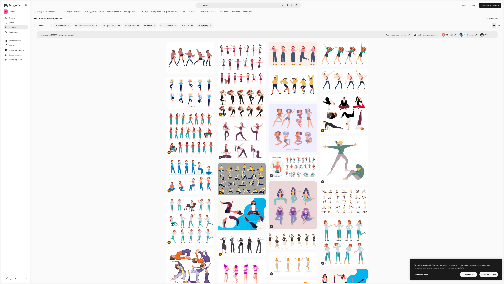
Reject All (469, 274)
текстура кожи (130, 11)
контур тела (156, 11)
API (486, 35)
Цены (463, 5)
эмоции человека (189, 11)
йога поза (224, 11)
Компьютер (398, 35)
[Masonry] (494, 25)
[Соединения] (6, 279)
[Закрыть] (493, 35)
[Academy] (10, 279)
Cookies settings (421, 274)
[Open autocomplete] (199, 5)
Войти (472, 5)
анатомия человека (208, 11)
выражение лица (171, 11)
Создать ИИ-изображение (48, 11)
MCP (451, 35)
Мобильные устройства (426, 35)
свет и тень (248, 11)
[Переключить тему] (15, 279)
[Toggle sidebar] (26, 5)
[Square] (499, 25)
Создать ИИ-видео (73, 11)
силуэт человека (114, 11)
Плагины (470, 35)
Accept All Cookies (489, 274)
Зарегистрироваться (490, 5)
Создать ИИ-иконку (95, 11)
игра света (235, 11)
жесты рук (143, 11)
